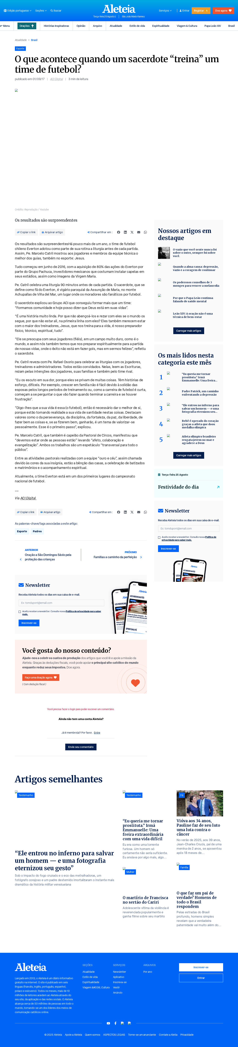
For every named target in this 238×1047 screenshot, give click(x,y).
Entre (97, 732)
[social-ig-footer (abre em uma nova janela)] (129, 1023)
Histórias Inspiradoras (56, 26)
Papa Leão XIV (213, 26)
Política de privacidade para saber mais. (189, 538)
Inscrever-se (29, 623)
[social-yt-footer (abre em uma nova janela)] (108, 1023)
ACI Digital (56, 79)
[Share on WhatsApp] (145, 232)
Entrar (185, 10)
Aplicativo (118, 977)
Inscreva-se (120, 982)
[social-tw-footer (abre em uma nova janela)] (122, 1023)
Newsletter (119, 971)
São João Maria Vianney (133, 16)
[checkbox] (20, 612)
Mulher (130, 872)
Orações (25, 26)
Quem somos (92, 1034)
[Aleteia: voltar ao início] (119, 8)
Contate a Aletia (168, 1034)
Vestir (116, 987)
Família (184, 867)
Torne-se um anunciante (142, 1034)
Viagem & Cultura (187, 26)
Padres (37, 531)
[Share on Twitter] (132, 232)
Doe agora (221, 10)
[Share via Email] (138, 232)
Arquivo (97, 26)
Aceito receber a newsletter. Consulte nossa (61, 613)
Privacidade (187, 1034)
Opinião (81, 26)
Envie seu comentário (81, 747)
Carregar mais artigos (188, 330)
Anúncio (117, 992)
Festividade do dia (178, 487)
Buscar (57, 10)
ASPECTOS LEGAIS (114, 1034)
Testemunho (26, 795)
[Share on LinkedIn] (125, 232)
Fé (181, 795)
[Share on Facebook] (118, 232)
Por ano (147, 971)
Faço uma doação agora (38, 677)
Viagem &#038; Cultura (96, 987)
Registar (199, 10)
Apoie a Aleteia (73, 1034)
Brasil (231, 26)
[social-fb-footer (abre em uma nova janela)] (115, 1023)
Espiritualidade (160, 26)
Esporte (22, 531)
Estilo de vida (137, 26)
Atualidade (116, 26)
